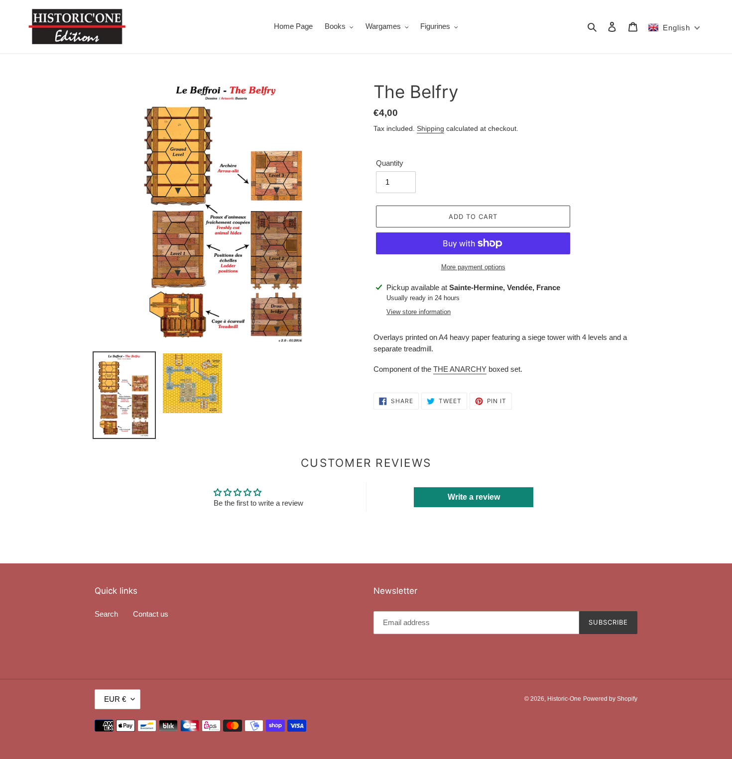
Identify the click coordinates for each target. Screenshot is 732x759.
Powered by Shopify (610, 698)
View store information (418, 312)
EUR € (115, 699)
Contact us (150, 614)
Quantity (389, 163)
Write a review (474, 497)
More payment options (473, 267)
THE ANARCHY (460, 369)
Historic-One (564, 698)
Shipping (430, 128)
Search (106, 614)
